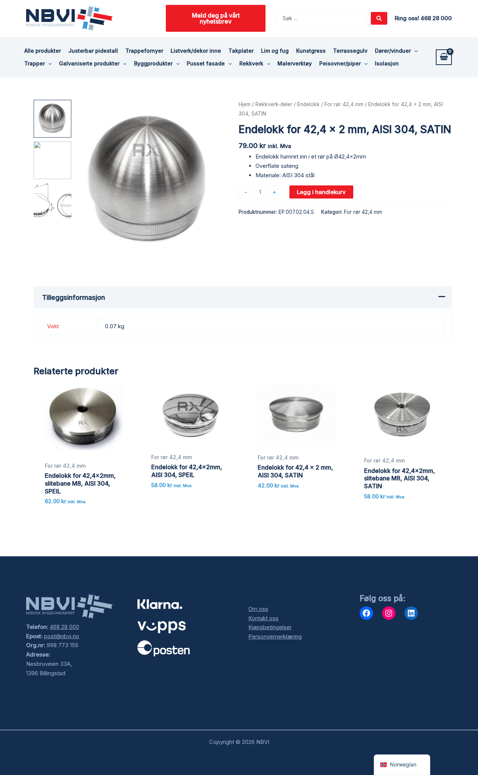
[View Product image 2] (52, 160)
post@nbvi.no (61, 636)
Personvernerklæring (275, 636)
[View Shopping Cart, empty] (444, 57)
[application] (414, 50)
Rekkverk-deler (273, 104)
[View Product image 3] (52, 201)
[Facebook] (366, 613)
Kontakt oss (263, 618)
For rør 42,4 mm (344, 104)
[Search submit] (379, 18)
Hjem (245, 104)
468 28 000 (64, 626)
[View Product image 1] (52, 118)
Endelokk (308, 104)
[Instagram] (388, 613)
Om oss (258, 608)
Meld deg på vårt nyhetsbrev (216, 18)
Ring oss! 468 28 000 (423, 18)
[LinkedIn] (411, 613)
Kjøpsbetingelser (270, 627)
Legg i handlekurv (321, 192)
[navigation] (402, 764)
